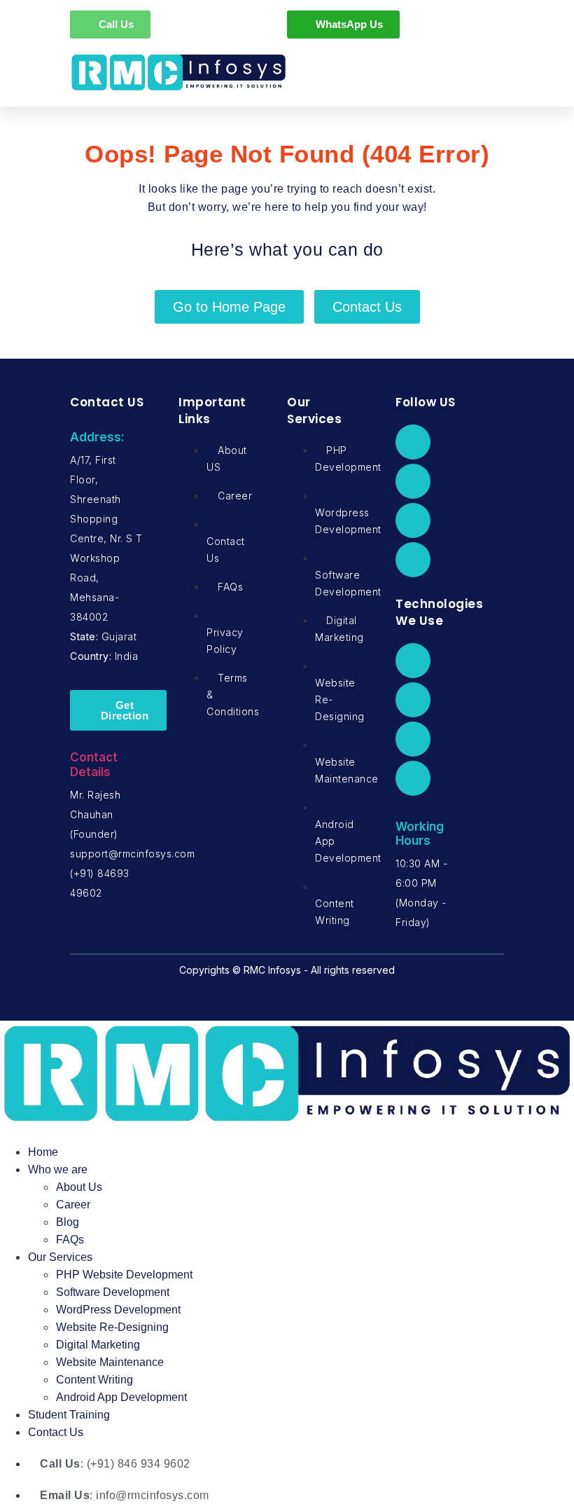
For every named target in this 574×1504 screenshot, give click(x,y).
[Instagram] (413, 559)
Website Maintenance (110, 1362)
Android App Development (121, 1397)
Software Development (112, 1292)
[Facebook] (413, 442)
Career (73, 1204)
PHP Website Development (124, 1275)
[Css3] (413, 778)
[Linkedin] (413, 520)
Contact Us (55, 1432)
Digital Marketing (98, 1345)
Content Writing (94, 1380)
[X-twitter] (413, 481)
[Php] (413, 660)
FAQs (70, 1240)
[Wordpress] (413, 699)
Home (43, 1152)
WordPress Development (118, 1310)
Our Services (60, 1257)
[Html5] (413, 739)
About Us (79, 1187)
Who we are (58, 1169)
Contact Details (94, 764)
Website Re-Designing (112, 1327)
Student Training (69, 1415)
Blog (67, 1222)
